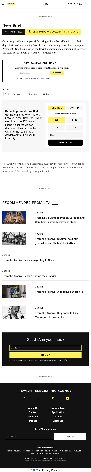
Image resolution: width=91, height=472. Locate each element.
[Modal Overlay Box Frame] (45, 236)
